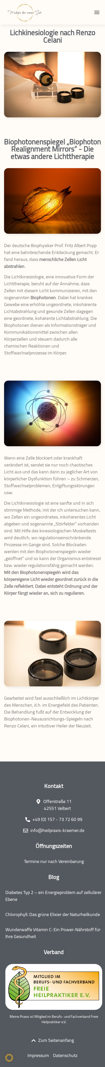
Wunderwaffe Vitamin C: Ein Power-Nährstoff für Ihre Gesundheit (52, 933)
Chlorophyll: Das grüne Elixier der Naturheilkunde (52, 914)
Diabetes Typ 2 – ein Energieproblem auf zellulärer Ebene (53, 895)
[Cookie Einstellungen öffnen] (9, 1060)
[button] (97, 12)
